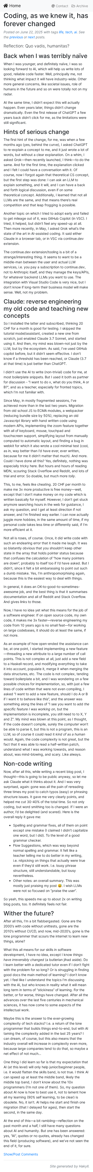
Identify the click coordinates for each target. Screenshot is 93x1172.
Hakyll (83, 1166)
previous (16, 37)
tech (68, 32)
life (61, 32)
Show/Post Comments (21, 1154)
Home (14, 5)
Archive (81, 6)
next (31, 37)
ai (75, 32)
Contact (61, 6)
